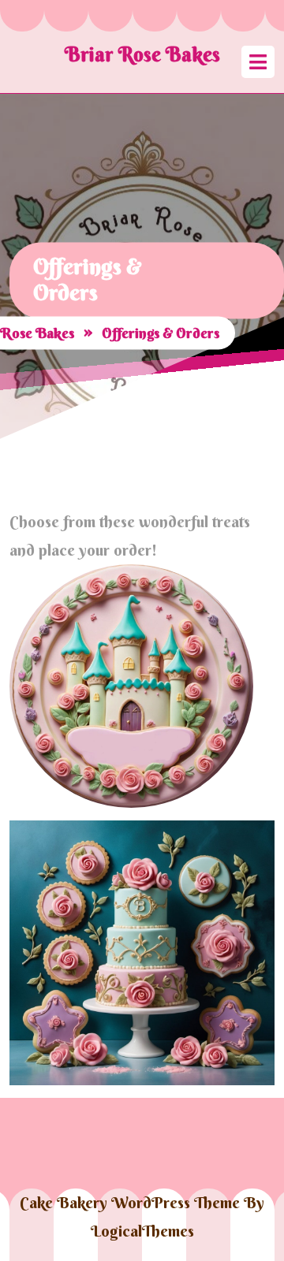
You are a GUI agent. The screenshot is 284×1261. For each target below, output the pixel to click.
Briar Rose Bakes (142, 55)
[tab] (258, 62)
